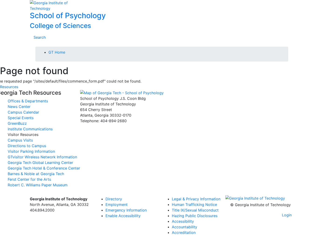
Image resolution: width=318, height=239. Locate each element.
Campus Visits (20, 140)
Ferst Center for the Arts (29, 179)
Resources (9, 86)
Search (40, 37)
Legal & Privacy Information (196, 199)
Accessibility (183, 221)
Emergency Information (126, 210)
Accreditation (184, 232)
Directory (113, 199)
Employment (116, 204)
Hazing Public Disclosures (194, 215)
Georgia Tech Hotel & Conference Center (44, 168)
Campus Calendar (23, 112)
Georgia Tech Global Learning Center (40, 162)
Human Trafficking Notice (194, 204)
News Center (19, 106)
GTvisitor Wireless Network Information (42, 157)
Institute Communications (30, 129)
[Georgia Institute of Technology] (59, 5)
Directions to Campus (27, 145)
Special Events (21, 117)
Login (287, 215)
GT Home (56, 52)
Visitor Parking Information (31, 151)
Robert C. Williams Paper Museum (38, 185)
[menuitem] (197, 199)
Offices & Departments (28, 101)
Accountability (184, 227)
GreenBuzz (17, 123)
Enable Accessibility (123, 215)
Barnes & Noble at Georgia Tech (36, 173)
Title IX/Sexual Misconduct (195, 210)
